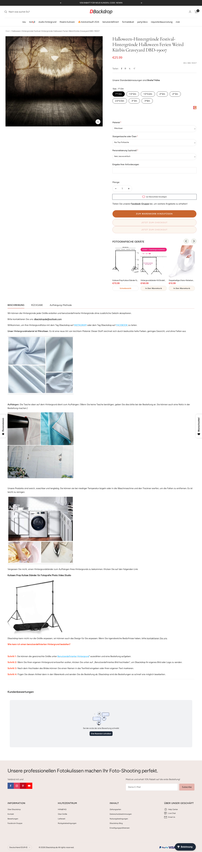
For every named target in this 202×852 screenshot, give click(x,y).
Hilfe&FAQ (62, 809)
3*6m (147, 101)
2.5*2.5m (119, 101)
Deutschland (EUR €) (18, 847)
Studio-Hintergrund (47, 21)
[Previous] (186, 241)
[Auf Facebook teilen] (121, 69)
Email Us (171, 817)
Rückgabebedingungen (67, 823)
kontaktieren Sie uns (156, 638)
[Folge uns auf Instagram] (17, 786)
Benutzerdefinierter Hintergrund (73, 656)
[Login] (190, 12)
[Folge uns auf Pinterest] (23, 786)
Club (178, 21)
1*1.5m (118, 94)
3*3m (134, 101)
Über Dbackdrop (14, 809)
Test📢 (32, 21)
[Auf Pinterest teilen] (125, 69)
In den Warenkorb (153, 288)
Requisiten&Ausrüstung (161, 21)
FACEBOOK (122, 325)
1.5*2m (132, 94)
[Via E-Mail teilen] (134, 68)
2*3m (175, 94)
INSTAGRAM (80, 325)
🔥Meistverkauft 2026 (88, 21)
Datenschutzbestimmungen (121, 814)
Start (7, 31)
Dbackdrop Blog (116, 823)
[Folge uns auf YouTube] (29, 786)
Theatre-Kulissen (67, 21)
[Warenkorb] (196, 11)
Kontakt (11, 814)
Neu (24, 21)
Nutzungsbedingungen (119, 819)
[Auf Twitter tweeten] (129, 69)
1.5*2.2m (148, 94)
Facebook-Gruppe (15, 823)
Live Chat (172, 813)
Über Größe (62, 814)
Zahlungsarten (115, 809)
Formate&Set (128, 21)
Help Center (173, 809)
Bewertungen (13, 819)
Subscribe (187, 787)
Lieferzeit (61, 819)
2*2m (162, 94)
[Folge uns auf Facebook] (11, 786)
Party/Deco (142, 21)
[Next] (194, 241)
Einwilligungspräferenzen (120, 828)
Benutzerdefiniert (111, 21)
